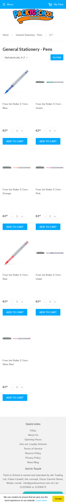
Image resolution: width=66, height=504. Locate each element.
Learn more (41, 500)
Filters (57, 57)
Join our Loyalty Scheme (33, 444)
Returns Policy (33, 453)
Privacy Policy (33, 457)
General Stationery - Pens (29, 35)
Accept (58, 499)
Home (6, 35)
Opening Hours (33, 439)
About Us (33, 435)
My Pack (58, 4)
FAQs (33, 430)
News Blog (33, 462)
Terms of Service (33, 448)
